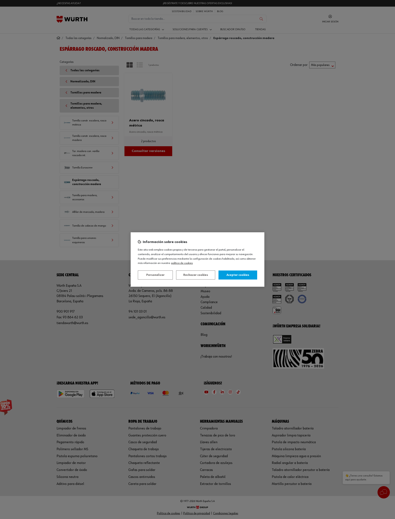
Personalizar (155, 275)
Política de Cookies (182, 263)
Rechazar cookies (195, 275)
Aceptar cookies (238, 275)
